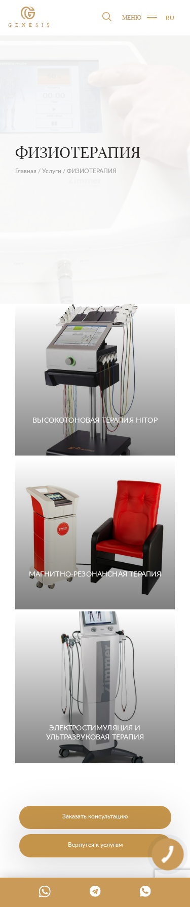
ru (170, 18)
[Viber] (145, 891)
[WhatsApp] (44, 891)
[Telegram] (95, 891)
